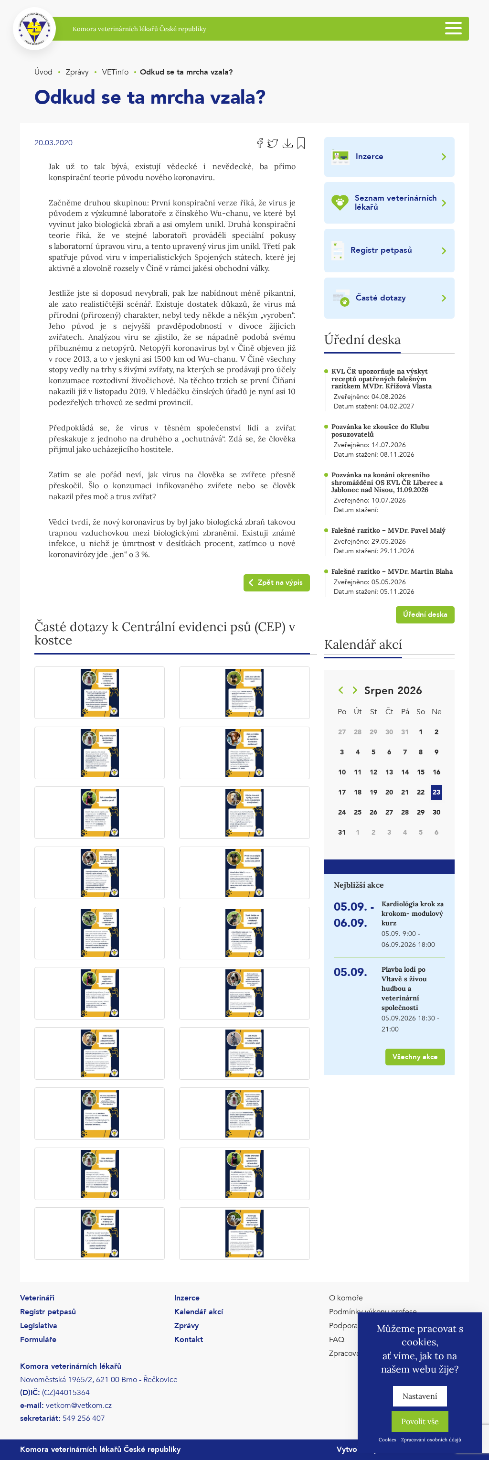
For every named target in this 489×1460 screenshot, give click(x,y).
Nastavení (420, 1396)
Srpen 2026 (393, 691)
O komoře (346, 1298)
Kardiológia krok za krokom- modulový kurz (413, 913)
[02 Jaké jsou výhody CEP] (244, 692)
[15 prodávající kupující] (99, 1113)
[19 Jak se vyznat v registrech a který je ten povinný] (99, 1233)
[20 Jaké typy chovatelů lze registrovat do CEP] (244, 1233)
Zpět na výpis (280, 582)
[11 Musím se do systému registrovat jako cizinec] (99, 993)
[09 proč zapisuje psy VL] (99, 933)
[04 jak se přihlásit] (244, 753)
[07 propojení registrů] (99, 873)
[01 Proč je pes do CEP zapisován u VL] (99, 692)
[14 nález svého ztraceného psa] (244, 1053)
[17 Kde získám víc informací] (99, 1174)
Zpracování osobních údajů (431, 1440)
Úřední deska (425, 614)
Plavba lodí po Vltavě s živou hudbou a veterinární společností (404, 988)
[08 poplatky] (244, 873)
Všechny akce (415, 1057)
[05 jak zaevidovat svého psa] (99, 812)
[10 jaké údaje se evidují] (244, 933)
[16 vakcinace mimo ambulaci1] (244, 1113)
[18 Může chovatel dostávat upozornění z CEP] (244, 1174)
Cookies (387, 1440)
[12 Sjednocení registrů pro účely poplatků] (244, 993)
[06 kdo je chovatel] (244, 812)
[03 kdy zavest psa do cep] (99, 753)
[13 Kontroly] (99, 1053)
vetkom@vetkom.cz (79, 1405)
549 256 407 (84, 1418)
